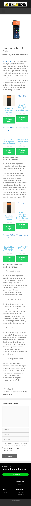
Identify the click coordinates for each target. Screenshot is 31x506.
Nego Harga (9, 120)
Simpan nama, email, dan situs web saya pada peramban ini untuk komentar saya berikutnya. (15, 447)
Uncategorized (9, 389)
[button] (3, 11)
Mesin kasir (7, 61)
